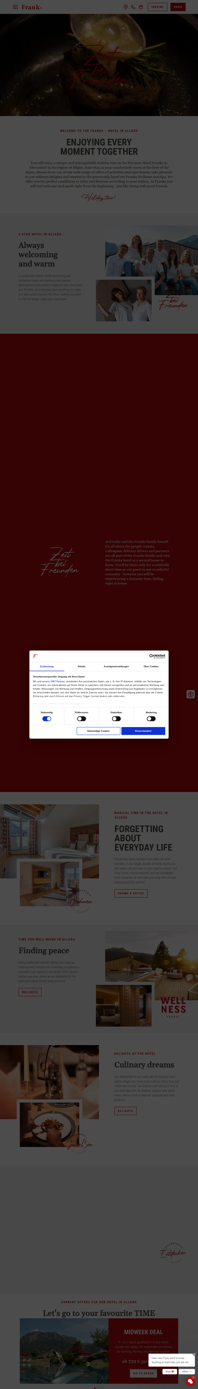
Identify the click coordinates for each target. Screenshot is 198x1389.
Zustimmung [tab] (47, 666)
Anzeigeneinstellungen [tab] (116, 666)
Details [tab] (81, 666)
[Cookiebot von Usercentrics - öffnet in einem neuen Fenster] (151, 656)
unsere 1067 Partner (53, 681)
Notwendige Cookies (98, 731)
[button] (171, 1360)
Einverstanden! (143, 731)
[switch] (81, 718)
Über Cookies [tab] (151, 666)
